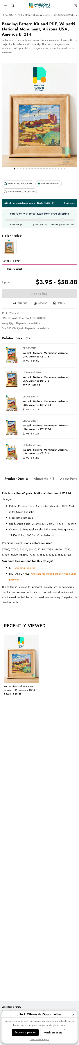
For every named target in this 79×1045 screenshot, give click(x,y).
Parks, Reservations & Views (33, 15)
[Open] (74, 269)
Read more (69, 203)
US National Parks (64, 15)
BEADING (7, 15)
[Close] (73, 1015)
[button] (18, 183)
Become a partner (25, 1032)
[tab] (16, 478)
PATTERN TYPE (11, 261)
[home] (39, 5)
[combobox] (36, 268)
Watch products (52, 1032)
